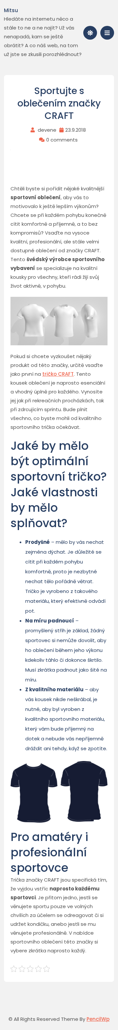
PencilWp (98, 1019)
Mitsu (11, 10)
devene (47, 129)
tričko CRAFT (58, 374)
